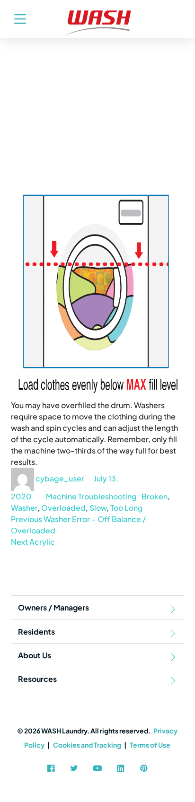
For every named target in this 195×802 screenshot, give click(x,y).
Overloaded (63, 508)
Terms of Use (150, 745)
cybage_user (59, 478)
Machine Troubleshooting (91, 496)
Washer (24, 508)
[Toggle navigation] (15, 19)
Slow (97, 508)
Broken (155, 496)
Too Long (126, 508)
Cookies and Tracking (87, 745)
